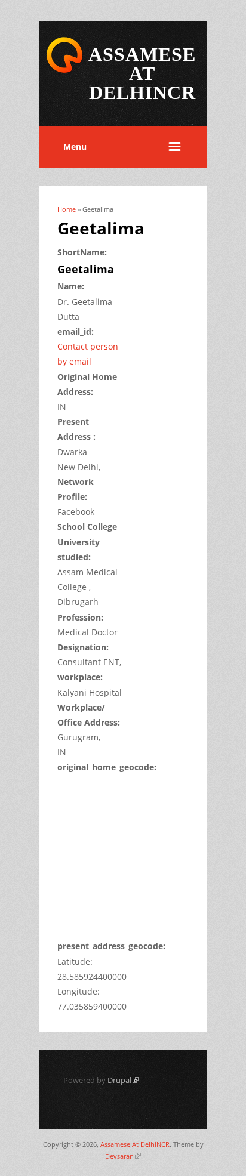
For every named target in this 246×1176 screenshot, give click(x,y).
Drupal (123, 1080)
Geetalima (85, 269)
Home (66, 209)
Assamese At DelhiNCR (135, 1144)
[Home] (64, 70)
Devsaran (123, 1156)
